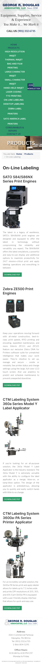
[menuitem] (13, 45)
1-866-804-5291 (21, 644)
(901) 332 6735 (26, 30)
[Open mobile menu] (13, 39)
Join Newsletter (33, 86)
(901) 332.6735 (22, 641)
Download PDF (12, 275)
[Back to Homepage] (21, 6)
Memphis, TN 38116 (21, 638)
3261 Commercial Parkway (21, 634)
